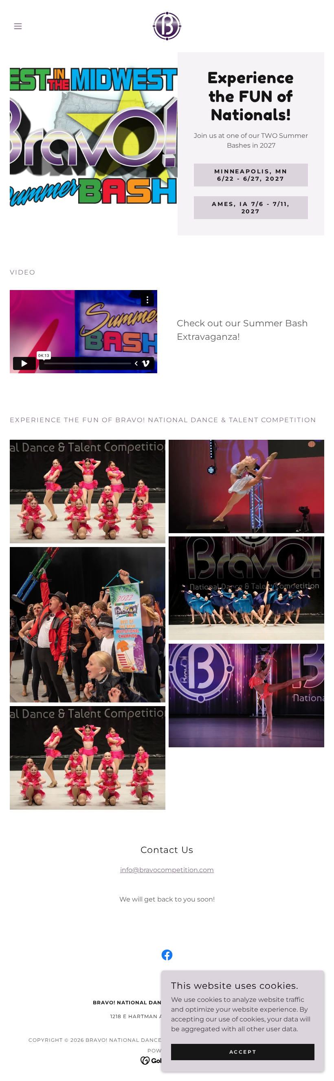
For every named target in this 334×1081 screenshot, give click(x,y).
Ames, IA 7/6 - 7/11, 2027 (251, 207)
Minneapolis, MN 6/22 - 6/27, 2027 (251, 175)
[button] (33, 26)
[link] (167, 26)
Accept (242, 1052)
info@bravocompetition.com (167, 870)
